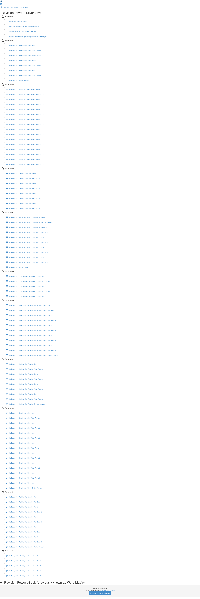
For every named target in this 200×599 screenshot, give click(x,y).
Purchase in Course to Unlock (100, 593)
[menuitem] (1, 5)
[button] (1, 2)
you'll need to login (108, 590)
